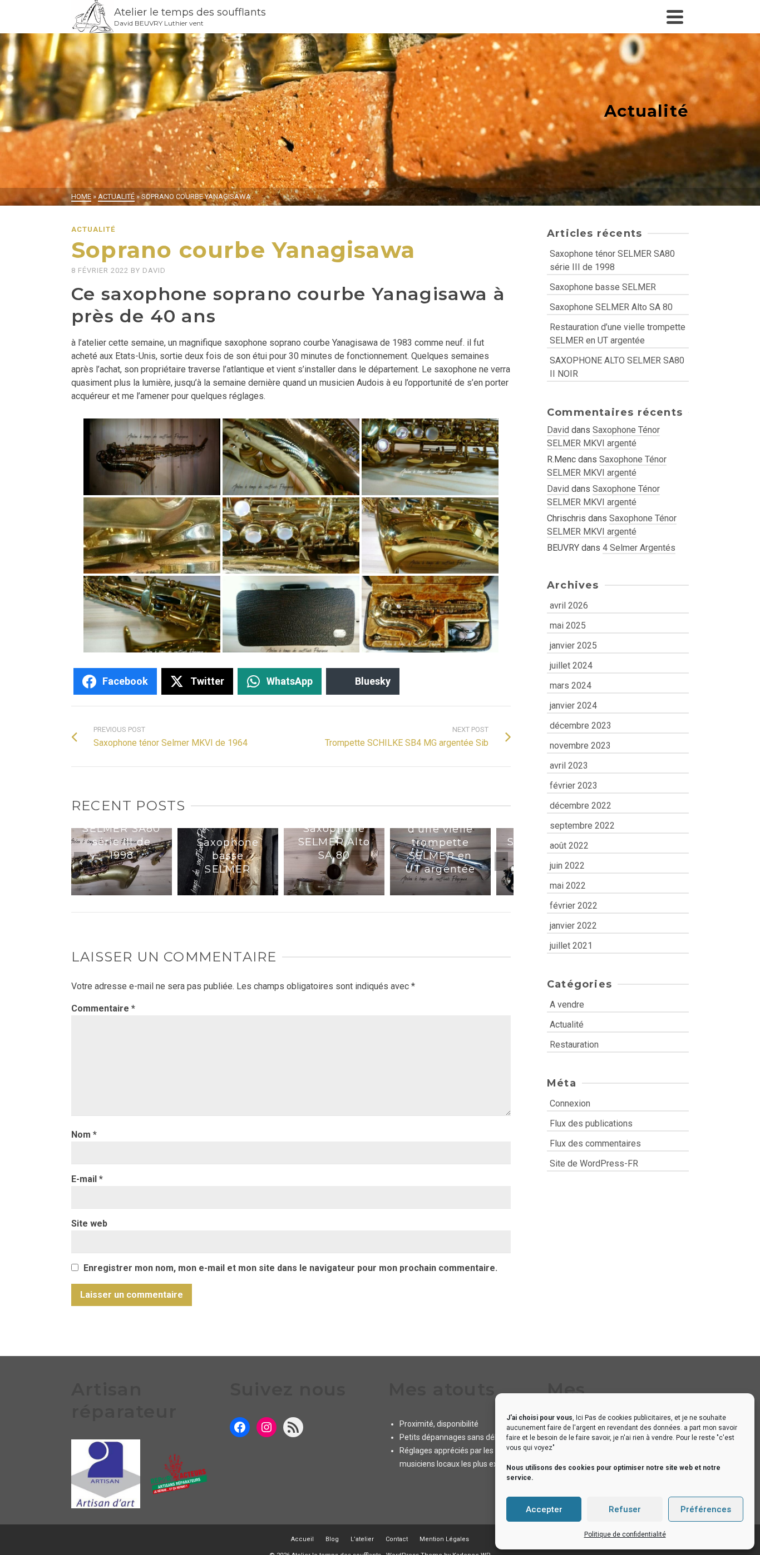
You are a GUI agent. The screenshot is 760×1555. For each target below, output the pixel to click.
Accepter (544, 1509)
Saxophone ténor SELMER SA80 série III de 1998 (612, 260)
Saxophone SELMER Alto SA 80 (611, 307)
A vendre (567, 1004)
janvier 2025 (573, 645)
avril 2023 (569, 765)
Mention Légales (444, 1542)
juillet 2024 (571, 665)
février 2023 (574, 785)
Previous (80, 863)
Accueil (302, 1542)
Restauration (574, 1044)
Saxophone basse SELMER (603, 287)
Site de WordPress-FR (594, 1163)
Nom (84, 1138)
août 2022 (569, 845)
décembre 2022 (580, 805)
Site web (89, 1227)
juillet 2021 (571, 945)
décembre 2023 (580, 725)
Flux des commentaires (595, 1143)
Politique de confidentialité (625, 1534)
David (154, 270)
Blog (332, 1542)
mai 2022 (568, 885)
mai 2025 (568, 625)
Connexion (570, 1103)
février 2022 (574, 905)
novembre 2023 (580, 745)
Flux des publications (591, 1123)
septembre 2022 (582, 825)
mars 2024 (570, 685)
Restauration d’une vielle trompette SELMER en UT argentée (617, 334)
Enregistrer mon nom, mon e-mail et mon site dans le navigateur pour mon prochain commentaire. (290, 1271)
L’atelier (362, 1542)
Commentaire (103, 1011)
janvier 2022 (573, 925)
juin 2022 (567, 865)
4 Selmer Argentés (639, 547)
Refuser (625, 1509)
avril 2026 (569, 605)
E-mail (87, 1182)
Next (501, 863)
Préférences (705, 1509)
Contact (397, 1542)
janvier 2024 (573, 705)
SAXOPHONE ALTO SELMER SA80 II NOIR (617, 367)
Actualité (93, 229)
